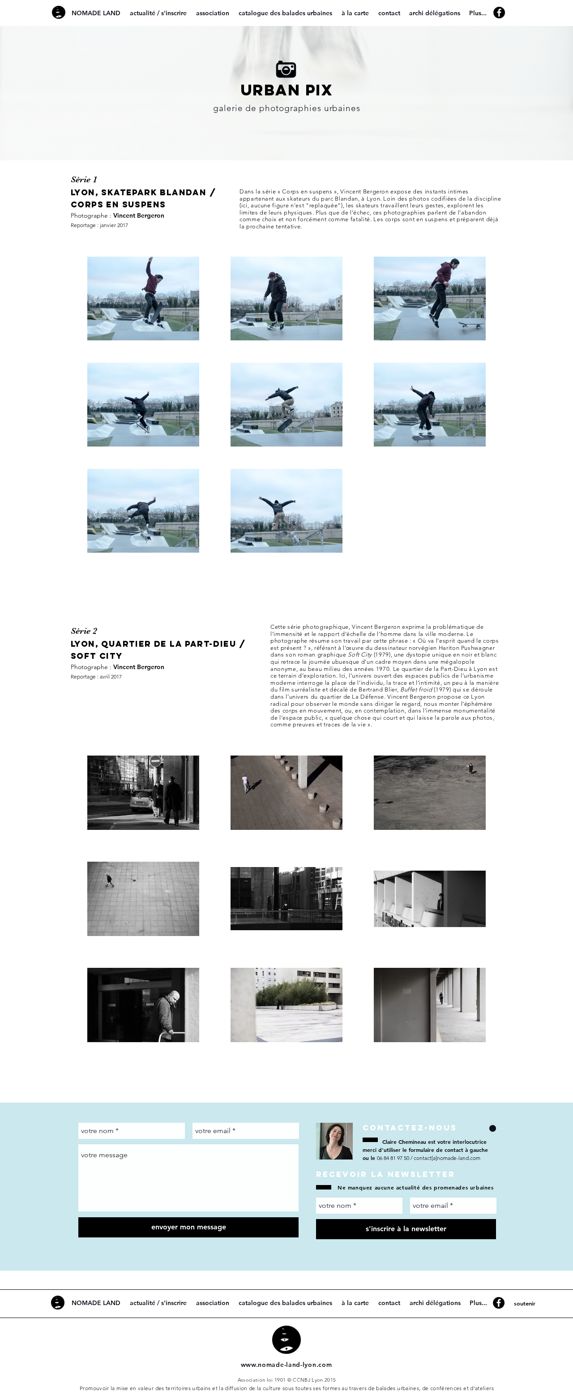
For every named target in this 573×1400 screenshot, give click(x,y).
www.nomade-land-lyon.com (286, 1365)
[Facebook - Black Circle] (499, 12)
